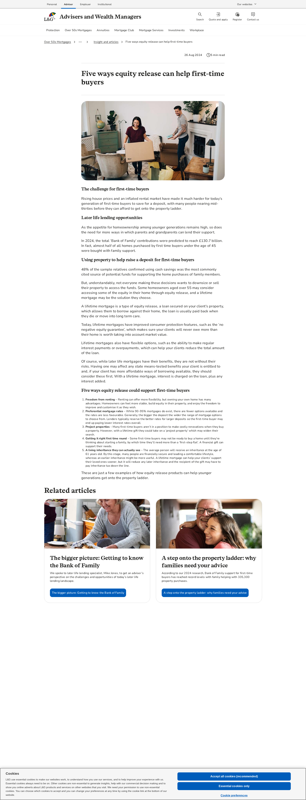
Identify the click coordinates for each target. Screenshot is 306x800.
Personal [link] (52, 4)
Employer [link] (85, 4)
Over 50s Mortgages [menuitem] (78, 30)
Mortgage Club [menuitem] (124, 30)
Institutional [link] (105, 4)
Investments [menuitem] (176, 30)
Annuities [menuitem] (103, 30)
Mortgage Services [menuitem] (151, 30)
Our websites (244, 4)
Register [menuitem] (237, 19)
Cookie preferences (234, 795)
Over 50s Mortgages (57, 42)
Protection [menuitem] (53, 30)
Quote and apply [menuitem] (218, 19)
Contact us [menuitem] (253, 19)
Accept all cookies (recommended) (234, 776)
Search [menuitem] (200, 19)
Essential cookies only (234, 786)
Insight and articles (106, 42)
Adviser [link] (68, 4)
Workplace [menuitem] (197, 30)
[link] (52, 4)
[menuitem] (219, 16)
